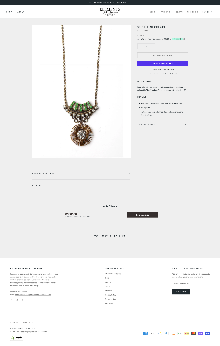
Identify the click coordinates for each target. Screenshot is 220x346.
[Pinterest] (22, 300)
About (20, 12)
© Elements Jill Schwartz (22, 328)
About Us (109, 291)
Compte (180, 12)
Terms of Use (110, 299)
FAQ (107, 278)
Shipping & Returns (43, 174)
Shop (9, 12)
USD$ (152, 12)
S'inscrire (181, 292)
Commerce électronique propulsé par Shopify (28, 332)
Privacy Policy (110, 295)
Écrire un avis (142, 215)
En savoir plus (147, 125)
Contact (108, 286)
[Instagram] (17, 300)
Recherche (192, 12)
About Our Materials (113, 274)
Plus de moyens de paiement (163, 69)
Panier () (208, 12)
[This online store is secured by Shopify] (16, 336)
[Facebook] (11, 300)
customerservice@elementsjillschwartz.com (33, 294)
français (165, 12)
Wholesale (109, 303)
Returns (108, 282)
